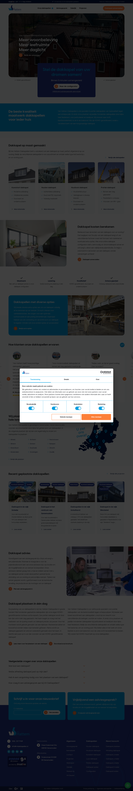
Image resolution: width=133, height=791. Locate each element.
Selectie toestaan (66, 417)
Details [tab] (66, 379)
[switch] (55, 408)
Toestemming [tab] (35, 379)
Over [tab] (97, 379)
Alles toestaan (96, 417)
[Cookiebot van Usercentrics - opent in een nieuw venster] (102, 372)
